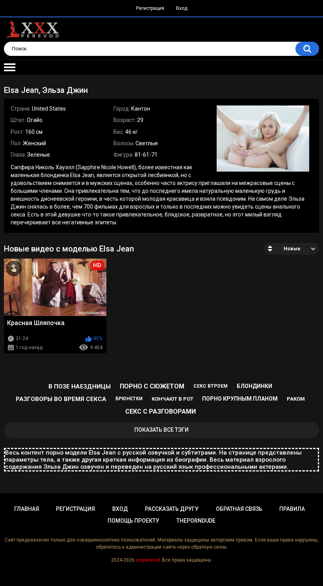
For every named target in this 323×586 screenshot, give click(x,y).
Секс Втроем (210, 386)
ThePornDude (195, 521)
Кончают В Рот (172, 399)
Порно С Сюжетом (152, 386)
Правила (292, 509)
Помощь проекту (133, 521)
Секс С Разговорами (160, 411)
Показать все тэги (161, 430)
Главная (26, 509)
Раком (296, 399)
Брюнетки (129, 398)
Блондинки (254, 386)
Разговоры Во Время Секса (61, 399)
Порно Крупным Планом (240, 399)
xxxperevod (148, 560)
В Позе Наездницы (79, 386)
